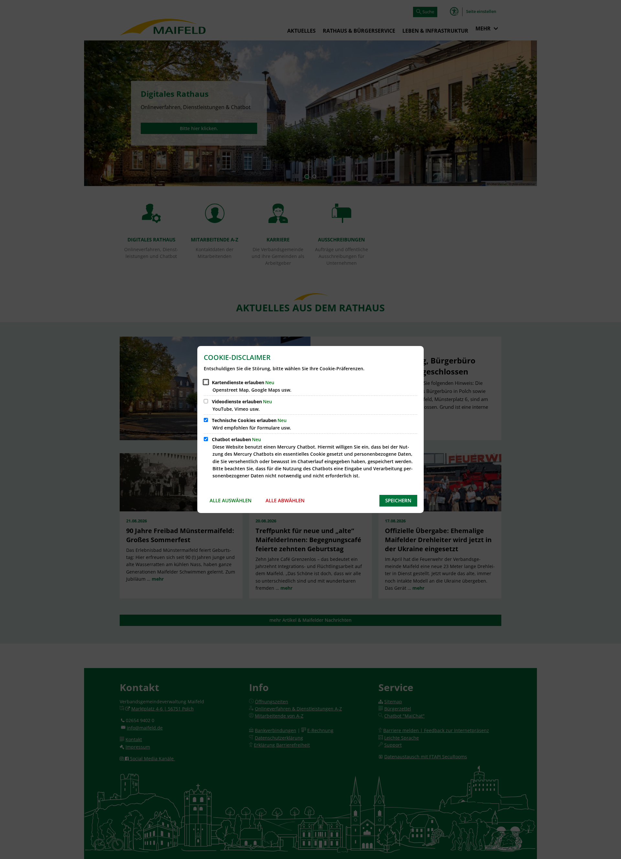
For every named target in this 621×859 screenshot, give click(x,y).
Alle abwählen (285, 500)
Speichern (398, 500)
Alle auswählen (231, 500)
